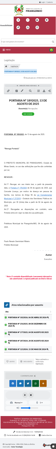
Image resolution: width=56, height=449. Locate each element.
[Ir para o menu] (51, 27)
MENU (8, 50)
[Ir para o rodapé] (22, 33)
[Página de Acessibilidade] (37, 27)
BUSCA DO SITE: (9, 37)
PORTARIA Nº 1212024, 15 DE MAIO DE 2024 (27, 349)
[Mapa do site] (27, 27)
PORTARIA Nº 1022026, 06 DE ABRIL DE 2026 (27, 317)
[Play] (25, 395)
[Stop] (31, 395)
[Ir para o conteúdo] (45, 27)
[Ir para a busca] (16, 33)
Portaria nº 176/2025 (18, 188)
